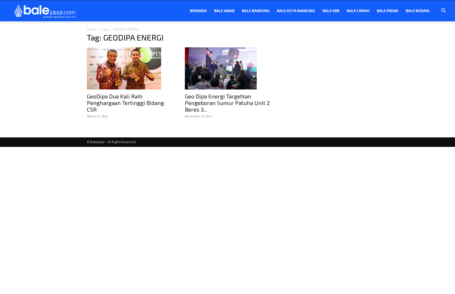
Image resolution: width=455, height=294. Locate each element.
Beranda (198, 10)
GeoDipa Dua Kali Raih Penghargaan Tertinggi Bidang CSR (125, 103)
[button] (443, 11)
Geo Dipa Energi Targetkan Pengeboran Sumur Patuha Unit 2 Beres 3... (227, 103)
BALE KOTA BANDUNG (296, 10)
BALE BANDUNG (256, 10)
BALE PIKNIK (387, 10)
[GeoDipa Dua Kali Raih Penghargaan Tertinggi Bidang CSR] (129, 68)
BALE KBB (331, 10)
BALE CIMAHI (358, 10)
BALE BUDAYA (417, 10)
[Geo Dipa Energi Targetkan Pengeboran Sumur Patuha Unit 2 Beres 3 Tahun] (227, 68)
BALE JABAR (224, 10)
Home (91, 29)
